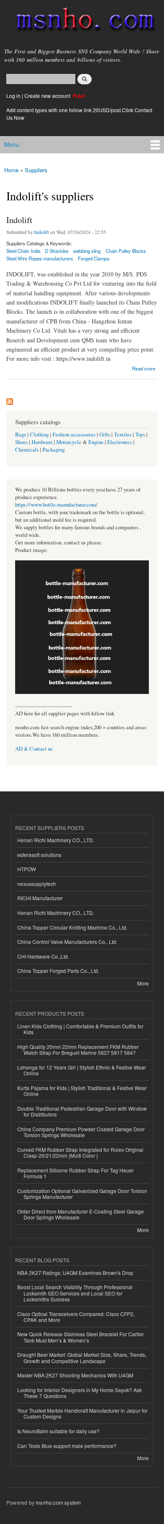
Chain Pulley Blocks (126, 250)
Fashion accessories (74, 434)
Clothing (39, 434)
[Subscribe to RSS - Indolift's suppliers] (9, 399)
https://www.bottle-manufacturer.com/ (56, 504)
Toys (140, 434)
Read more (143, 368)
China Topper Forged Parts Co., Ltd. (58, 970)
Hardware (42, 442)
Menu (11, 144)
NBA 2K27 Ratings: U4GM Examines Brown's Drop (75, 1272)
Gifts (104, 434)
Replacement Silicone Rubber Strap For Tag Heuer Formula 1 (75, 1173)
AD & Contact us (34, 748)
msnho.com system (58, 1502)
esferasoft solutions (39, 854)
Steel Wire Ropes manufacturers (39, 258)
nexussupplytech (36, 883)
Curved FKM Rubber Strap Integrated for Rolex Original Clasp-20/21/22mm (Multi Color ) (80, 1152)
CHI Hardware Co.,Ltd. (43, 956)
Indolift (19, 220)
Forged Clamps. (94, 258)
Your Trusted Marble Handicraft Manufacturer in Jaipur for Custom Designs (82, 1413)
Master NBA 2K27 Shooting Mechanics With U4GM (75, 1375)
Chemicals (27, 449)
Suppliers (36, 170)
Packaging (53, 449)
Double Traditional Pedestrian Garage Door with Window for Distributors (82, 1111)
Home (11, 170)
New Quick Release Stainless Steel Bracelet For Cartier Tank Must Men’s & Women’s (80, 1336)
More (143, 983)
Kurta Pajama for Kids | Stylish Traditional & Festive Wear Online (82, 1090)
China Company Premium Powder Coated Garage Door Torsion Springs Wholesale (81, 1131)
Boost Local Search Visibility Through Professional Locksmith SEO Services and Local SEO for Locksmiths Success (74, 1293)
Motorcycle (68, 442)
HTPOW (26, 868)
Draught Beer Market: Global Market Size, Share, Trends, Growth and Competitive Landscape (81, 1357)
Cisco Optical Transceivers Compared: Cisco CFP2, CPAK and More (76, 1316)
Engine (95, 442)
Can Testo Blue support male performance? (66, 1445)
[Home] (82, 21)
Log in (13, 95)
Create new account (47, 95)
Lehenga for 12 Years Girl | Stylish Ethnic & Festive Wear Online (81, 1070)
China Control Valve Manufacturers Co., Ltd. (67, 941)
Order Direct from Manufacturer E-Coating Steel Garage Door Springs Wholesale (80, 1214)
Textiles (123, 434)
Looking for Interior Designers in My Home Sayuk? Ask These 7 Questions (79, 1392)
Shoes (21, 442)
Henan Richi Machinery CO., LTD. (55, 839)
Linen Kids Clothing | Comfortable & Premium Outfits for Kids (80, 1028)
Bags (20, 434)
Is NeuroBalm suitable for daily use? (58, 1431)
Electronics (119, 442)
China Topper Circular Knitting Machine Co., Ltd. (72, 927)
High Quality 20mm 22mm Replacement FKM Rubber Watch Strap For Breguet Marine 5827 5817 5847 (78, 1049)
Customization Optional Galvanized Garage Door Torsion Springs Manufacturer (82, 1193)
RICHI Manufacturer (40, 897)
